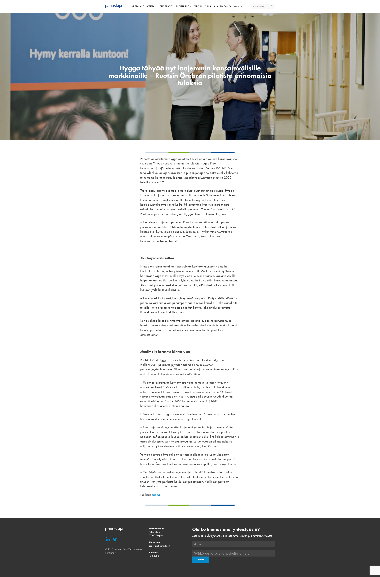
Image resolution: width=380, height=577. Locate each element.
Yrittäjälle (138, 6)
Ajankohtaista (222, 6)
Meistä (151, 6)
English (238, 6)
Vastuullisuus (202, 6)
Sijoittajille (182, 6)
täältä (156, 495)
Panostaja (113, 6)
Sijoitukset (166, 6)
